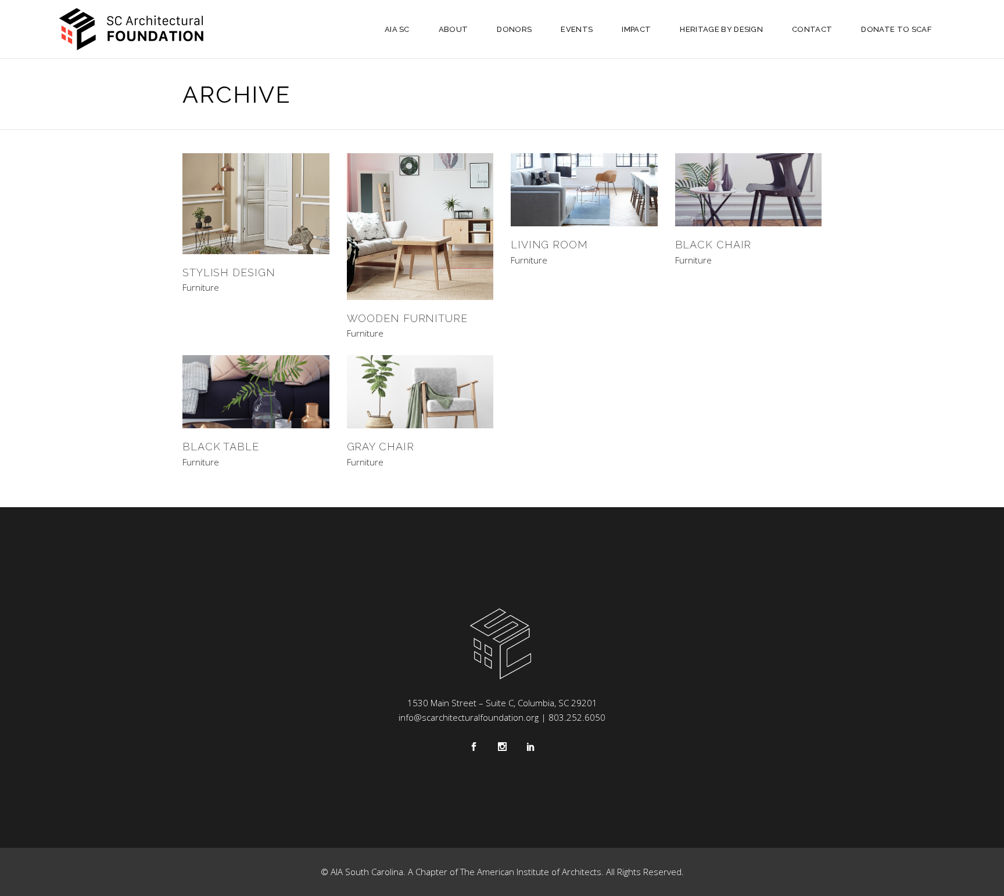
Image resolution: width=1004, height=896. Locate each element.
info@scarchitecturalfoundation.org (469, 717)
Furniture (200, 287)
